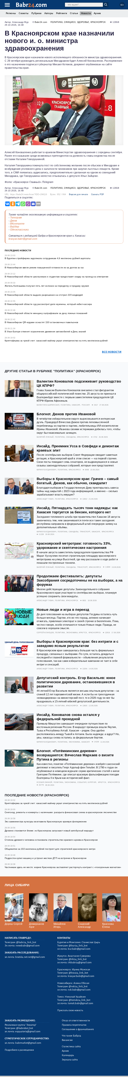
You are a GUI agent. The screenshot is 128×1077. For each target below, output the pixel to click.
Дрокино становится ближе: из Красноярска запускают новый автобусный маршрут (49, 830)
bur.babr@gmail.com (79, 949)
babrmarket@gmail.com (28, 1043)
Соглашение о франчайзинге (78, 1029)
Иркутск (83, 632)
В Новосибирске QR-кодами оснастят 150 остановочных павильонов (41, 322)
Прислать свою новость (70, 1010)
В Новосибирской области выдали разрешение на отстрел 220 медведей (44, 295)
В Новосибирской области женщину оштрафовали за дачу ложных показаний (46, 313)
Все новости (111, 351)
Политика (56, 22)
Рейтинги (61, 13)
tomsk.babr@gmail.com (80, 1003)
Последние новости (18, 250)
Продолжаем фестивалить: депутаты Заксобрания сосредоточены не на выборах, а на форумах (79, 580)
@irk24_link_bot (77, 959)
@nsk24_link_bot (78, 986)
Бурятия (92, 782)
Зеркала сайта (70, 1059)
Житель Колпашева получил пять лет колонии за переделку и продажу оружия (47, 286)
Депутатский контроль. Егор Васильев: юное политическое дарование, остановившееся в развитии (76, 682)
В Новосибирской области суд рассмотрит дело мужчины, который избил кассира (48, 304)
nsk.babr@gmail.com (79, 989)
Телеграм (16, 217)
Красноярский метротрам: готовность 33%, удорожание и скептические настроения (74, 545)
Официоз (69, 22)
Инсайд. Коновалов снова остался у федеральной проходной (68, 717)
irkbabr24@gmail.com (79, 962)
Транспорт (85, 532)
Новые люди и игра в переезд (63, 610)
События (81, 782)
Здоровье (83, 22)
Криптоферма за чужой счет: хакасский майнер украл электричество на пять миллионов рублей (56, 340)
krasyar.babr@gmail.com (23, 238)
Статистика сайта (71, 1046)
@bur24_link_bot (78, 945)
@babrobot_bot (24, 1028)
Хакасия (76, 405)
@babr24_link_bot (26, 942)
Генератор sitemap (76, 1070)
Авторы (48, 13)
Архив (97, 13)
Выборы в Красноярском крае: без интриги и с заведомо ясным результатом (77, 644)
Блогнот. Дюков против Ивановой (66, 414)
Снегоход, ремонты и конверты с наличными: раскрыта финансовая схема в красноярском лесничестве (61, 812)
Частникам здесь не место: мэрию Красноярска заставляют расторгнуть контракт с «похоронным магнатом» (63, 867)
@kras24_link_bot (78, 973)
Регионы (11, 13)
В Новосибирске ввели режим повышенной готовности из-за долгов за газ (44, 267)
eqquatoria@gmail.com (27, 1031)
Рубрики (36, 13)
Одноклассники (19, 229)
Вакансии (67, 1040)
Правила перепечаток (74, 1025)
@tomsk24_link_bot (79, 1000)
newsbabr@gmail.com (27, 945)
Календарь (68, 1055)
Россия (86, 405)
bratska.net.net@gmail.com (30, 957)
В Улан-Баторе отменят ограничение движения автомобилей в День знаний (45, 331)
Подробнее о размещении (19, 1050)
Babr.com (31, 5)
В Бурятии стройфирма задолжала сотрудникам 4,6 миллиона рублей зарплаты (48, 258)
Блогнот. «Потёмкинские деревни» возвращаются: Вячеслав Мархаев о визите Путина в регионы (75, 755)
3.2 (23, 1070)
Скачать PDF (97, 194)
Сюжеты (23, 13)
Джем (13, 220)
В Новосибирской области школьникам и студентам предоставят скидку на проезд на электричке (56, 276)
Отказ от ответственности (76, 1020)
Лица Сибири (17, 885)
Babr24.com (41, 22)
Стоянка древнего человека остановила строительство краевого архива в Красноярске (51, 840)
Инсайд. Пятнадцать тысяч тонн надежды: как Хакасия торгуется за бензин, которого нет (77, 510)
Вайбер (14, 226)
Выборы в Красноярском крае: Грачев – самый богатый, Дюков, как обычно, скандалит (78, 481)
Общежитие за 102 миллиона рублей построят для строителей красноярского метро (50, 849)
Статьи (74, 13)
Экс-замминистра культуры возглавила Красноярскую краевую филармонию (46, 821)
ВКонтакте (17, 223)
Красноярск (98, 22)
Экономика (72, 632)
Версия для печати (78, 194)
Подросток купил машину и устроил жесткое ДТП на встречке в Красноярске (45, 858)
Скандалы (71, 437)
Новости (86, 13)
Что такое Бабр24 (71, 1035)
